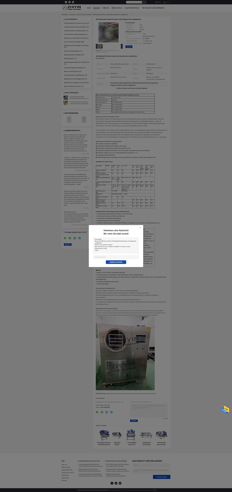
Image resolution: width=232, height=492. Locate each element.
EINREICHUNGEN (116, 262)
